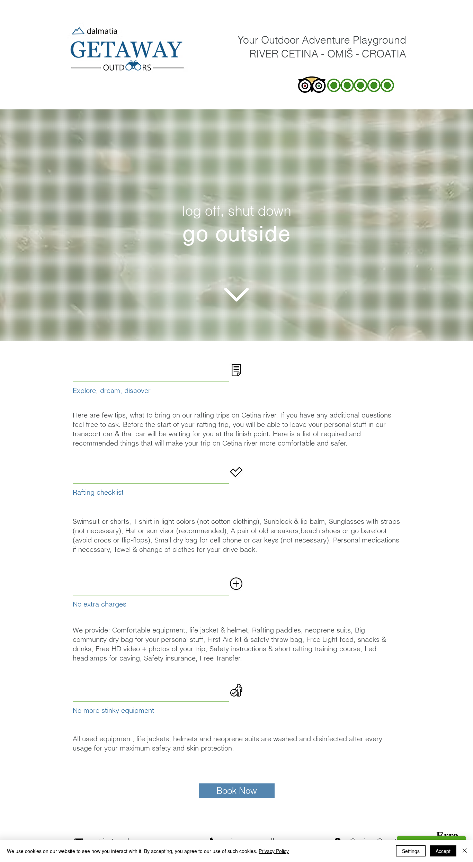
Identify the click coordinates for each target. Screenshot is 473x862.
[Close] (465, 850)
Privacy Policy (274, 850)
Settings (411, 850)
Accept (443, 850)
